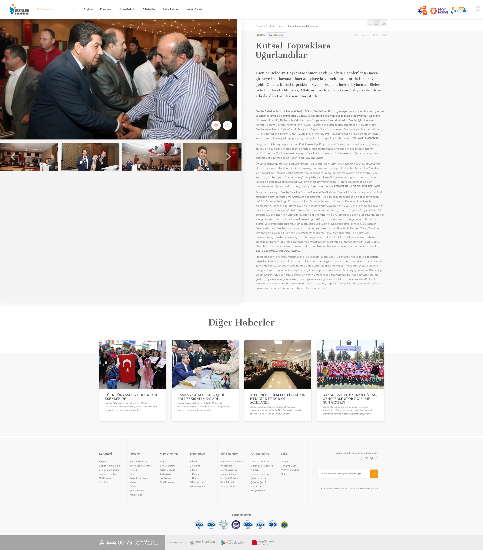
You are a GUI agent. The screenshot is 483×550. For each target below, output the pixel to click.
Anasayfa (260, 26)
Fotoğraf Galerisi (229, 478)
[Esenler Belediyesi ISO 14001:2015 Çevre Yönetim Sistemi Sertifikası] (211, 525)
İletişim (284, 461)
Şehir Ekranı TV (439, 11)
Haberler (271, 26)
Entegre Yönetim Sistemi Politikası (332, 488)
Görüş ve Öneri (288, 465)
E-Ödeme (195, 465)
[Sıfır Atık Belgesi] (284, 525)
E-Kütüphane (197, 482)
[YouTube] (376, 459)
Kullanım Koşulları (356, 488)
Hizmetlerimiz (127, 9)
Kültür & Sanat (167, 469)
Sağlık (163, 461)
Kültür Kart (256, 486)
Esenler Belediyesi (19, 9)
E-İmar (193, 461)
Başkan (88, 9)
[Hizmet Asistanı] (477, 10)
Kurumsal (105, 9)
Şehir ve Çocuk (258, 482)
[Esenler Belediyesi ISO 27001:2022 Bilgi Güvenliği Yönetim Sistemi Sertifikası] (223, 525)
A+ (377, 24)
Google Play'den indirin (233, 542)
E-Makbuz (195, 474)
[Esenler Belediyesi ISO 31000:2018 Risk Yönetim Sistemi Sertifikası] (248, 525)
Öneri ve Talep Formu (422, 10)
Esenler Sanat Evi (260, 474)
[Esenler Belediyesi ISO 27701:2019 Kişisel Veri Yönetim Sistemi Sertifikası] (236, 525)
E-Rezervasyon (197, 486)
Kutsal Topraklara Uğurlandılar (303, 26)
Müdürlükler (105, 478)
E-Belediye (148, 9)
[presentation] (13, 157)
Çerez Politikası (371, 488)
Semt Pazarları (228, 486)
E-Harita (194, 478)
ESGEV (132, 486)
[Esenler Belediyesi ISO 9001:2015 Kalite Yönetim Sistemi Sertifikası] (199, 525)
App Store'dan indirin (203, 542)
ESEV (131, 474)
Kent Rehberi (227, 482)
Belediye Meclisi (107, 474)
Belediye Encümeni (109, 469)
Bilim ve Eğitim (167, 465)
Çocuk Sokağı (136, 490)
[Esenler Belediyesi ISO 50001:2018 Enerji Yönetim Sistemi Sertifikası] (273, 525)
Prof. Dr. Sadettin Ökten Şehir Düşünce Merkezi (140, 465)
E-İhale (194, 469)
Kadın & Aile (166, 474)
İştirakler (103, 482)
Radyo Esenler (460, 11)
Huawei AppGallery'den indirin (263, 542)
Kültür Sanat (194, 9)
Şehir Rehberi (171, 9)
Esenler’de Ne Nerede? (232, 461)
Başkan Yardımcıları (109, 465)
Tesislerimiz (165, 478)
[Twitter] (366, 459)
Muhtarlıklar (226, 465)
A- (370, 24)
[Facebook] (362, 459)
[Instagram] (371, 459)
